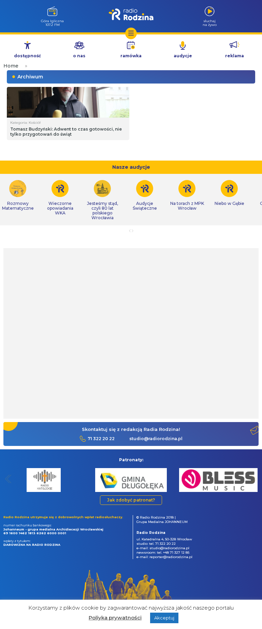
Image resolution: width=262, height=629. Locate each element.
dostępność (27, 55)
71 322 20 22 (101, 438)
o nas (79, 55)
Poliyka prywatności (115, 617)
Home (10, 66)
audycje (183, 55)
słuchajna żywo (210, 23)
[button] (8, 478)
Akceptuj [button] (164, 617)
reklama (234, 55)
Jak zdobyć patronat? (131, 500)
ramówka (131, 55)
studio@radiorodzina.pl (156, 438)
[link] (60, 197)
